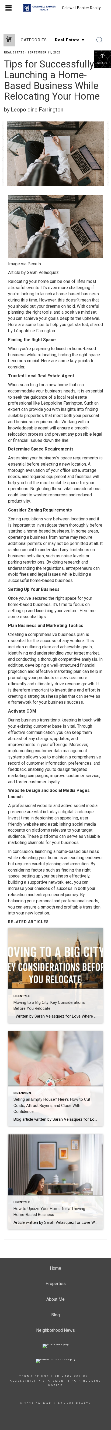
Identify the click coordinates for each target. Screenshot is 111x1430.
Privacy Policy (71, 1376)
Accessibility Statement (38, 1381)
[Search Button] (99, 40)
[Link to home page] (39, 8)
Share (102, 63)
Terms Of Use (34, 1376)
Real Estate (14, 52)
